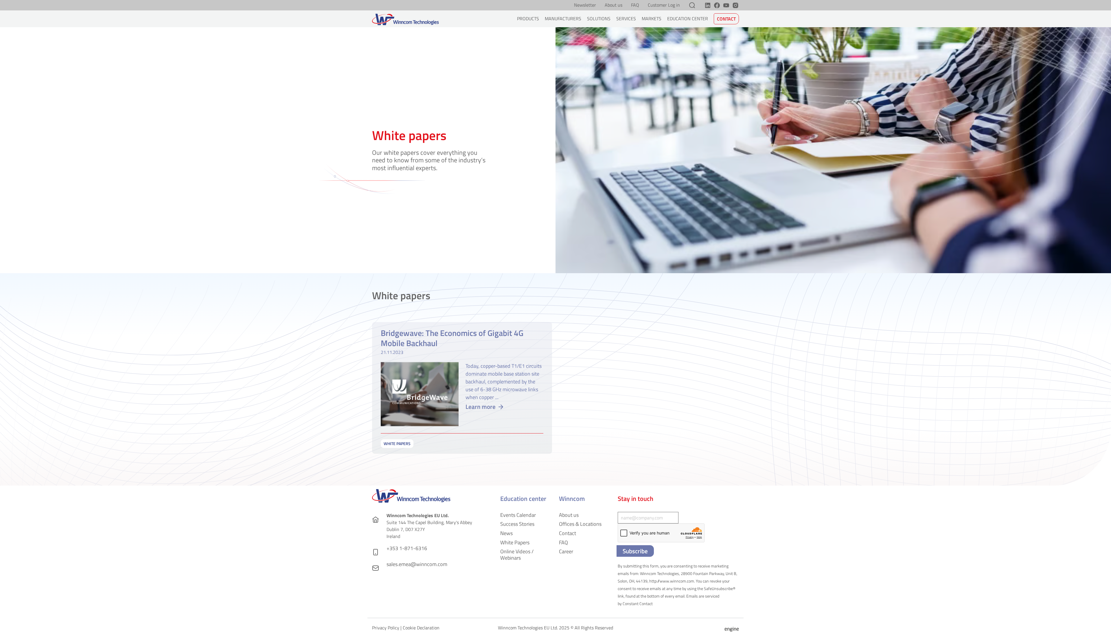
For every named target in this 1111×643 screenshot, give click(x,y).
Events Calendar (518, 515)
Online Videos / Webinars (517, 555)
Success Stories (517, 524)
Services (626, 18)
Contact (726, 18)
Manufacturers (563, 18)
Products (528, 18)
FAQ (635, 5)
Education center (687, 18)
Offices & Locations (580, 524)
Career (566, 551)
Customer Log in (664, 5)
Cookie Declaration (421, 627)
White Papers (514, 542)
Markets (651, 18)
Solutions (598, 18)
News (506, 533)
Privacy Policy (385, 627)
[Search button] (692, 5)
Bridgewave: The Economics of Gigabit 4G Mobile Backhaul (452, 338)
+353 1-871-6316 (407, 548)
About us (613, 5)
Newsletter (585, 5)
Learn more (481, 406)
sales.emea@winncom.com (417, 564)
